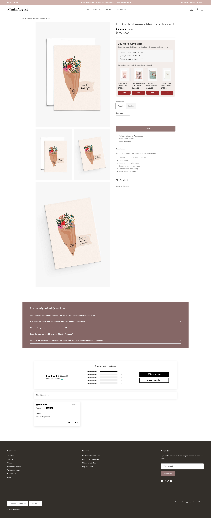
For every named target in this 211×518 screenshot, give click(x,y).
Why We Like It (122, 180)
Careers (10, 463)
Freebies (108, 9)
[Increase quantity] (127, 118)
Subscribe (168, 474)
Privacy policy (186, 502)
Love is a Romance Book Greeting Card (138, 84)
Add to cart (145, 129)
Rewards (192, 2)
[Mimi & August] (17, 9)
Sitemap (177, 502)
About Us (96, 9)
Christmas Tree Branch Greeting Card (166, 84)
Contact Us (11, 474)
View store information (125, 141)
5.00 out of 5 (63, 376)
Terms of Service (199, 502)
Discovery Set (121, 9)
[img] (41, 405)
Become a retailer (14, 466)
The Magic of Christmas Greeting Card (152, 84)
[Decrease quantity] (118, 118)
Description (120, 149)
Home (24, 18)
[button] (121, 29)
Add (124, 93)
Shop (87, 9)
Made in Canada (122, 186)
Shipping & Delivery (89, 463)
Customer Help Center (91, 456)
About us (10, 456)
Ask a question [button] (154, 380)
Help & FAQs (184, 2)
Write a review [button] (154, 374)
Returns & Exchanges (90, 459)
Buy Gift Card (87, 466)
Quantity (119, 113)
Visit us (10, 459)
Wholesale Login (13, 470)
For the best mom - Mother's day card (39, 18)
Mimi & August (16, 509)
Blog (9, 477)
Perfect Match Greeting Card (122, 84)
